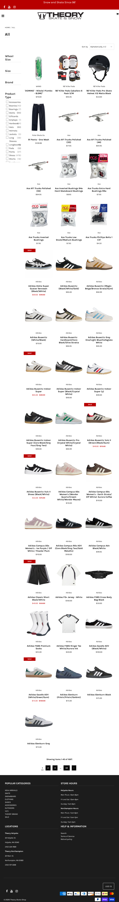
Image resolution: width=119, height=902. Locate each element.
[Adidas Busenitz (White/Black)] (38, 315)
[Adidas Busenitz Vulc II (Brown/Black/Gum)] (99, 418)
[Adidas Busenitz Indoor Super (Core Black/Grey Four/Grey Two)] (38, 418)
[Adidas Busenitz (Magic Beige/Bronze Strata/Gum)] (99, 264)
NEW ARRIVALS (11, 790)
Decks (12, 112)
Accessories (15, 102)
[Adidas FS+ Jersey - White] (69, 575)
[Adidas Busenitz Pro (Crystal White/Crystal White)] (69, 418)
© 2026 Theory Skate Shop (15, 900)
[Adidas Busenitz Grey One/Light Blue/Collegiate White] (99, 315)
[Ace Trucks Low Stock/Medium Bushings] (69, 215)
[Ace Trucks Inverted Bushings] (38, 215)
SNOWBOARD (10, 796)
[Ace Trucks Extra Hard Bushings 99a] (99, 166)
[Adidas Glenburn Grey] (38, 721)
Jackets (13, 134)
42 (66, 768)
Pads (11, 148)
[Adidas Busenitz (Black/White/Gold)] (69, 264)
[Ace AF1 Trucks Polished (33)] (69, 117)
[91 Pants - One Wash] (38, 117)
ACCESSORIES (10, 805)
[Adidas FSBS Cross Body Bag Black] (99, 575)
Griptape (13, 120)
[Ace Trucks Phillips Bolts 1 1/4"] (99, 215)
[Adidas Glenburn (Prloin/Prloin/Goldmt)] (69, 672)
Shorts (12, 159)
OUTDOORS (9, 808)
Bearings (13, 109)
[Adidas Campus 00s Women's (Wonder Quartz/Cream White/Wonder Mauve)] (69, 469)
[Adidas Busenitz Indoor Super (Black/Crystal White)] (69, 366)
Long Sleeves (13, 139)
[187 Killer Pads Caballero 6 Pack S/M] (69, 68)
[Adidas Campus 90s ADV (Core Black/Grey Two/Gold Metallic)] (69, 523)
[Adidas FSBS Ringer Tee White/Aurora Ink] (69, 623)
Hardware (13, 123)
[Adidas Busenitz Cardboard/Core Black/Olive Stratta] (69, 315)
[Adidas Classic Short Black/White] (38, 575)
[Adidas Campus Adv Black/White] (99, 523)
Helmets (13, 130)
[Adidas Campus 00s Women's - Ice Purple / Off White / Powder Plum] (38, 523)
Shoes (12, 155)
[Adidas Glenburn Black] (99, 672)
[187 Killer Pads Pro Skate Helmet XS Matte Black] (99, 68)
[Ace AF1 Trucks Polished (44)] (99, 117)
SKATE (7, 793)
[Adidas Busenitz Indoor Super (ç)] (99, 366)
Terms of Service (67, 836)
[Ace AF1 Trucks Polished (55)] (38, 166)
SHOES (8, 802)
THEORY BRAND (11, 814)
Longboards (15, 144)
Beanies (13, 105)
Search (63, 833)
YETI (7, 811)
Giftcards (13, 116)
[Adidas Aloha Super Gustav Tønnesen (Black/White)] (38, 264)
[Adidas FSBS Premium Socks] (38, 623)
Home (7, 28)
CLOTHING (9, 799)
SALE (7, 817)
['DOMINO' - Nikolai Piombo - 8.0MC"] (38, 68)
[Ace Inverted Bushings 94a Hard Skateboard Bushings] (69, 166)
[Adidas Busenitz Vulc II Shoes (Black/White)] (38, 469)
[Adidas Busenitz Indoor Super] (38, 366)
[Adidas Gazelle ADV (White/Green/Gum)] (38, 672)
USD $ (108, 886)
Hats (11, 127)
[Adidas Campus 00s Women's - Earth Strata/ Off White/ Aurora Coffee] (99, 469)
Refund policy (66, 839)
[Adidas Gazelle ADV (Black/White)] (99, 623)
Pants (12, 152)
